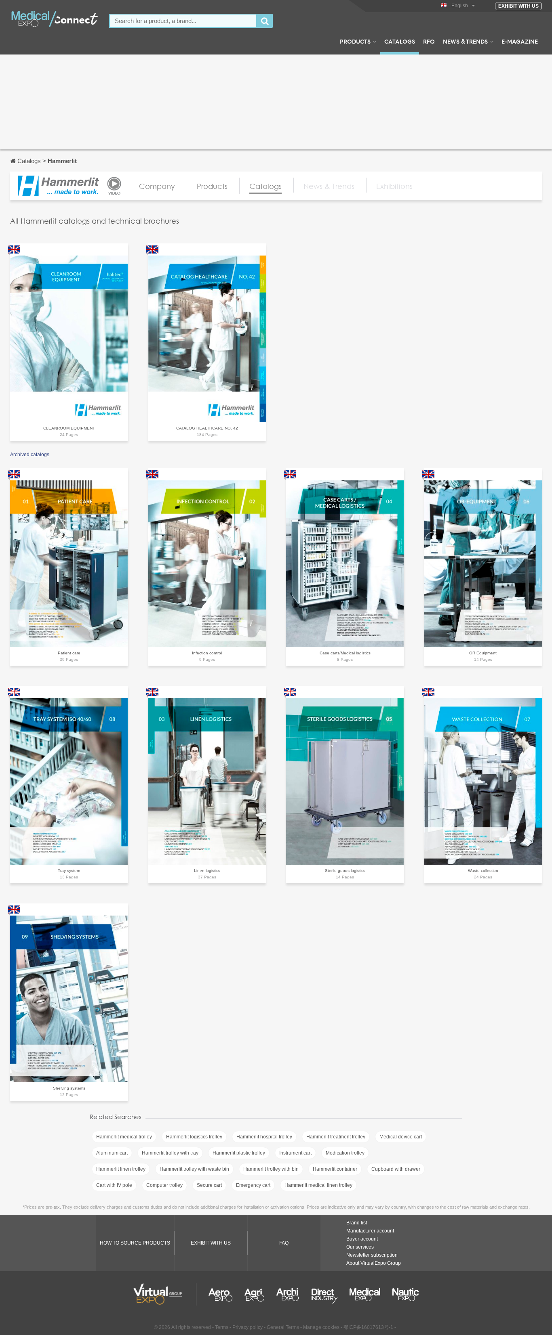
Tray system (69, 870)
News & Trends (465, 41)
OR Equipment (483, 653)
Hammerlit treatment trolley (335, 1137)
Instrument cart (295, 1153)
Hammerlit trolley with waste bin (194, 1169)
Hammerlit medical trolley (124, 1137)
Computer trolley (164, 1185)
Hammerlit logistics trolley (194, 1137)
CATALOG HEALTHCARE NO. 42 (207, 428)
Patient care (69, 653)
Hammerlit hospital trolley (264, 1137)
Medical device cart (400, 1137)
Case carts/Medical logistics (345, 653)
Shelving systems (69, 1088)
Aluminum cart (112, 1153)
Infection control (207, 653)
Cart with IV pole (114, 1185)
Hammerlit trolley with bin (271, 1169)
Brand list (356, 1223)
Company (157, 186)
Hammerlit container (335, 1169)
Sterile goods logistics (345, 870)
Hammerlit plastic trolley (239, 1153)
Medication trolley (345, 1153)
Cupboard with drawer (395, 1169)
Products (355, 41)
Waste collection (483, 870)
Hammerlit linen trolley (120, 1169)
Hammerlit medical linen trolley (318, 1185)
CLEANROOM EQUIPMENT (69, 428)
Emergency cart (253, 1185)
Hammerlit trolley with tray (170, 1153)
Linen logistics (207, 870)
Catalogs (399, 41)
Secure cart (209, 1185)
